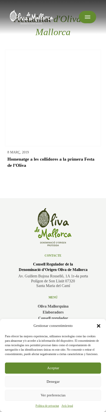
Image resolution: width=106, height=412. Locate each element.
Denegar (53, 382)
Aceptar (53, 368)
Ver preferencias (53, 395)
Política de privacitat (47, 406)
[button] (98, 325)
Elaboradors (53, 312)
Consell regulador (53, 318)
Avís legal (67, 406)
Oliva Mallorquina (53, 306)
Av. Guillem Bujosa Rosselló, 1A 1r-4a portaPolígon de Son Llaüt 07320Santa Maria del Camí (53, 281)
